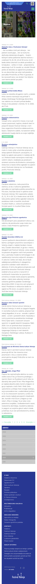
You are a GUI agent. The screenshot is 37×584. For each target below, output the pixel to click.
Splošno (7, 487)
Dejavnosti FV (9, 480)
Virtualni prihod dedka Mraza (12, 91)
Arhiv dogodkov (10, 511)
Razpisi (6, 490)
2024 (4, 440)
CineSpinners (9, 500)
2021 (4, 453)
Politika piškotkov (10, 492)
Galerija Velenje (10, 533)
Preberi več (7, 83)
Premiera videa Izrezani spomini (13, 303)
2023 (4, 445)
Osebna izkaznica (10, 478)
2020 (4, 457)
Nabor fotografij (10, 520)
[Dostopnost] (32, 3)
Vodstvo (7, 529)
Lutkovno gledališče (11, 538)
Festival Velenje (10, 531)
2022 (4, 449)
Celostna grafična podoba (13, 522)
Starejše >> (30, 422)
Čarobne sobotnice (8, 181)
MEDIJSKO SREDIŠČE (11, 515)
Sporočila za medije (11, 517)
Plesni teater (9, 541)
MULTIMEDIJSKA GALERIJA (13, 503)
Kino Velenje (8, 536)
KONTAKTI (7, 526)
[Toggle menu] (32, 8)
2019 (4, 462)
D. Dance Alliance (10, 497)
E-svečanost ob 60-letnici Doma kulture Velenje (18, 347)
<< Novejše (6, 422)
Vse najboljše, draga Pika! (11, 371)
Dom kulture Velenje (11, 485)
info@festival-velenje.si (14, 4)
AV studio (11, 569)
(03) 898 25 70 (14, 2)
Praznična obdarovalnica (10, 118)
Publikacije (8, 508)
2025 (4, 436)
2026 (4, 432)
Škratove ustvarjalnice (9, 144)
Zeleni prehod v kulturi (12, 495)
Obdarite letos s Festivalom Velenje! (14, 47)
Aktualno (7, 506)
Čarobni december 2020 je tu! (12, 237)
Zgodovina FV (9, 482)
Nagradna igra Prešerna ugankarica (14, 217)
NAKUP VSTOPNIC (10, 545)
